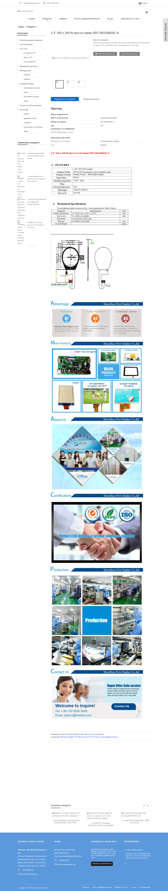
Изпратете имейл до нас (106, 54)
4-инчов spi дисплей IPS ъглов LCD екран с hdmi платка (35, 156)
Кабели (26, 114)
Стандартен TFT (30, 53)
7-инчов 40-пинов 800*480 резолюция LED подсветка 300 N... (36, 202)
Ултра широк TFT (30, 62)
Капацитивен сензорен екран (32, 90)
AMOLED (27, 75)
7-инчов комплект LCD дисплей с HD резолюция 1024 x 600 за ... (36, 179)
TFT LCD (23, 49)
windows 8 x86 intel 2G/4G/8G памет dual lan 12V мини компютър (81, 734)
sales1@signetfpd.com (67, 864)
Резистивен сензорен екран (31, 99)
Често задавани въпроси (86, 19)
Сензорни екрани (27, 84)
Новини (63, 19)
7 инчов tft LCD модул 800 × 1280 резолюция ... (135, 821)
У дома (31, 19)
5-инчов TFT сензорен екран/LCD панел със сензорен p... (101, 824)
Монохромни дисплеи (29, 66)
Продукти (47, 19)
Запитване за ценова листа (102, 863)
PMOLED (27, 79)
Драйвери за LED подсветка (30, 121)
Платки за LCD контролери (30, 105)
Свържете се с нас (130, 19)
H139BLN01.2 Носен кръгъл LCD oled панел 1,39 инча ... (35, 225)
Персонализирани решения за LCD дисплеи (31, 42)
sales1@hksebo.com (31, 3)
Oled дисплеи (25, 71)
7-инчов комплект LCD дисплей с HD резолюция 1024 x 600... (66, 821)
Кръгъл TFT (28, 57)
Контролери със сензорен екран (33, 129)
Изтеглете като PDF (131, 54)
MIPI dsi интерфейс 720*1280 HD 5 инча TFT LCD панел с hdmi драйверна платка (88, 737)
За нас (110, 19)
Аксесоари (24, 110)
